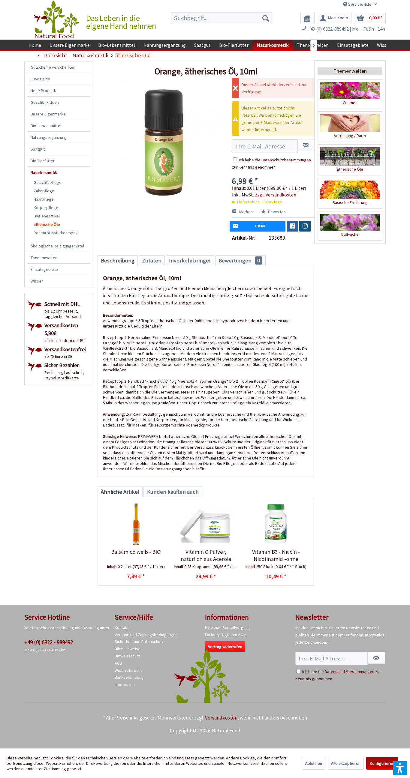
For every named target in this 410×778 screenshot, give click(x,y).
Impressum (125, 684)
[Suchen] (265, 18)
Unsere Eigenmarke (48, 114)
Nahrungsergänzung (49, 137)
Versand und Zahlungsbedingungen (146, 634)
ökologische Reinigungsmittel (57, 246)
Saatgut (38, 149)
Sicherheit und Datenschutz (139, 641)
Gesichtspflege (48, 182)
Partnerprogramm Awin (225, 634)
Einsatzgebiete (44, 269)
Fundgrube (40, 79)
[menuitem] (221, 18)
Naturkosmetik (44, 172)
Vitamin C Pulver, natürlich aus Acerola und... (206, 555)
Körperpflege (46, 207)
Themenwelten (44, 257)
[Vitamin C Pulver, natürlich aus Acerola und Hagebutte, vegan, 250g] (206, 524)
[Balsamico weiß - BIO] (136, 524)
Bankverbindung (129, 677)
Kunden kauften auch (173, 491)
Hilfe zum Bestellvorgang (227, 627)
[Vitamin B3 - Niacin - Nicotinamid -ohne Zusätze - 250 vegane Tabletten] (276, 524)
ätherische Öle (47, 224)
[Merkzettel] (307, 18)
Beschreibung (117, 260)
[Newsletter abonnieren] (376, 658)
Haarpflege (44, 199)
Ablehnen (313, 763)
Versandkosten (221, 717)
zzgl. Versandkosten (275, 195)
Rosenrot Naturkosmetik (56, 232)
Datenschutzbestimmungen (286, 160)
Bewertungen (239, 260)
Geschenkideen (45, 102)
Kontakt (122, 627)
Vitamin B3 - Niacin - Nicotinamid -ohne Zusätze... (276, 555)
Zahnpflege (44, 190)
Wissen (37, 281)
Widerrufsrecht (128, 670)
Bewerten (276, 211)
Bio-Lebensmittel (46, 125)
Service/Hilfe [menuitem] (359, 4)
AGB (118, 663)
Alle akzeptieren (345, 763)
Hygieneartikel (47, 216)
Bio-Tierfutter (43, 160)
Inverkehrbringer (190, 260)
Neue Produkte (44, 90)
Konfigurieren (382, 763)
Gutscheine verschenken (53, 67)
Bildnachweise (127, 648)
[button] (400, 768)
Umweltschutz (127, 656)
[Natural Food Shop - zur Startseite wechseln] (57, 19)
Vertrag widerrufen (225, 646)
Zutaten (151, 260)
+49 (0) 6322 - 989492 (48, 642)
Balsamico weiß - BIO (136, 551)
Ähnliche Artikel (120, 491)
